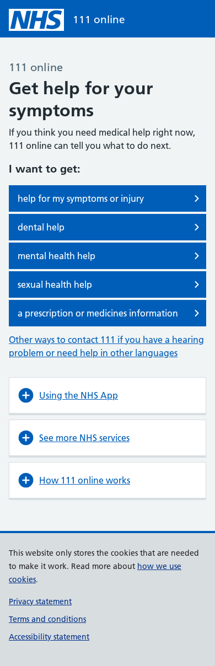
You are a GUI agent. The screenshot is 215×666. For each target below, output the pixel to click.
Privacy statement (40, 601)
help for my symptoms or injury (81, 198)
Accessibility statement (49, 637)
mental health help (56, 255)
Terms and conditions (47, 619)
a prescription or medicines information (98, 313)
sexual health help (55, 284)
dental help (41, 227)
